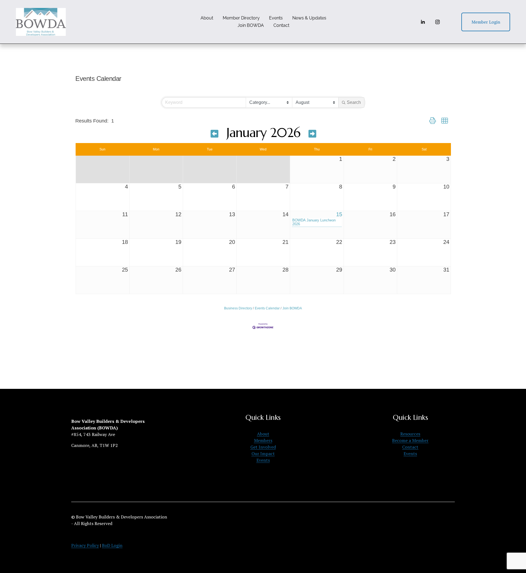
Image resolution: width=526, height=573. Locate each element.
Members (263, 440)
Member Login (485, 22)
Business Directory (238, 308)
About (207, 18)
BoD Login (112, 545)
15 (339, 214)
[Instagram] (437, 22)
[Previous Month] (214, 133)
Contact (281, 25)
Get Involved (263, 447)
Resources (410, 434)
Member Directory (241, 18)
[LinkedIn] (422, 22)
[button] (433, 121)
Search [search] (354, 102)
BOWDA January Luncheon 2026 (314, 222)
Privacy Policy (85, 545)
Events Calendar (267, 308)
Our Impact (263, 454)
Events (276, 18)
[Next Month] (312, 133)
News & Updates (309, 18)
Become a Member (410, 440)
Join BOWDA (251, 25)
